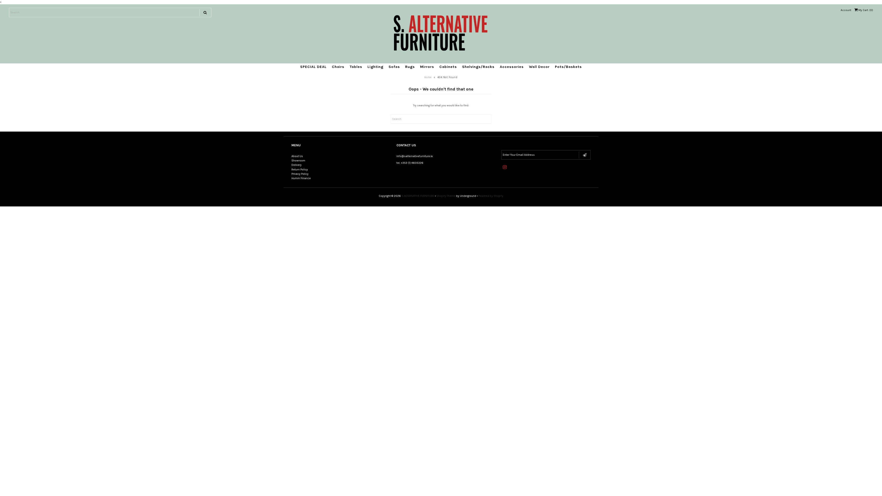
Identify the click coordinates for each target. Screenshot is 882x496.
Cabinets (448, 67)
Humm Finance (301, 178)
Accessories (512, 67)
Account (846, 10)
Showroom (298, 160)
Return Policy (299, 169)
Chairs (338, 67)
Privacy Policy (299, 173)
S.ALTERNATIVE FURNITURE (417, 195)
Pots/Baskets (568, 67)
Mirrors (427, 67)
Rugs (410, 67)
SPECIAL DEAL (313, 67)
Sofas (394, 67)
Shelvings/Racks (478, 67)
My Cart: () (865, 10)
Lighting (375, 67)
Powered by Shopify (490, 195)
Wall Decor (539, 67)
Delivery (296, 164)
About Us (297, 156)
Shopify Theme (445, 195)
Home (428, 77)
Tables (356, 67)
